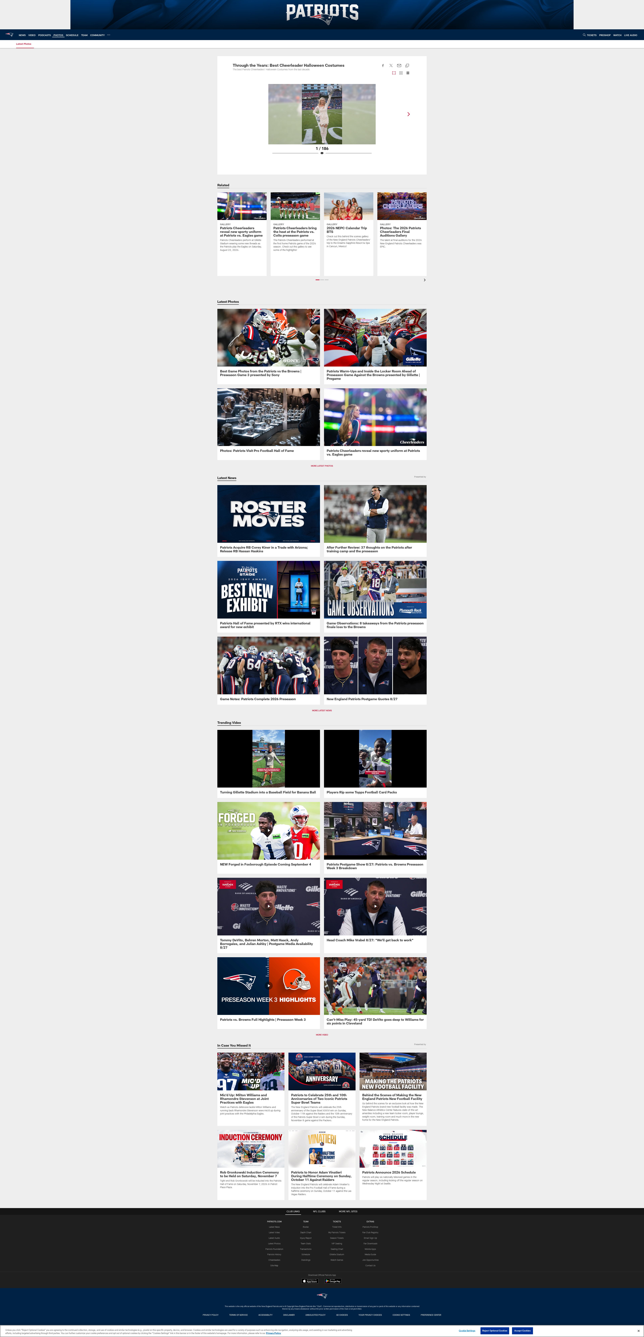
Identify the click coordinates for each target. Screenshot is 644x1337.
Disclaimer (289, 1315)
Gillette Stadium (337, 1254)
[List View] (408, 73)
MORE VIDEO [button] (322, 1035)
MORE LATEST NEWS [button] (322, 710)
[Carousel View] (394, 73)
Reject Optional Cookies (494, 1330)
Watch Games (337, 1260)
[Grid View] (401, 73)
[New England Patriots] (322, 1296)
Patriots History (274, 1254)
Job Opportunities (370, 1260)
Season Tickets (337, 1238)
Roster (306, 1227)
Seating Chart (337, 1249)
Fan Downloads (370, 1243)
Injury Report (306, 1238)
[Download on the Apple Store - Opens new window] (310, 1281)
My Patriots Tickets (336, 1232)
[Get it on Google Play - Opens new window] (333, 1282)
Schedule (306, 1254)
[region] (322, 1331)
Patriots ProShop (370, 1227)
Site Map (274, 1265)
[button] (317, 280)
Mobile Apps (370, 1249)
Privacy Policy (211, 1315)
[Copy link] (407, 66)
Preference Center (431, 1315)
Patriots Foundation (274, 1249)
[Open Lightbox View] (322, 121)
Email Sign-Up (370, 1238)
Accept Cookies (522, 1330)
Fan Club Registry (370, 1232)
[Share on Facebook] (383, 67)
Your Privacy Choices (370, 1315)
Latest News (274, 1227)
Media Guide (370, 1254)
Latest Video (274, 1232)
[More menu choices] (108, 35)
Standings (305, 1260)
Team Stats (306, 1243)
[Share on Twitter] (391, 67)
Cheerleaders (274, 1260)
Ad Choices (342, 1315)
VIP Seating (337, 1243)
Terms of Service (238, 1315)
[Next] (409, 114)
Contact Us (370, 1265)
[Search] (584, 35)
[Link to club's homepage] (9, 35)
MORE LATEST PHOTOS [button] (322, 466)
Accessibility (265, 1315)
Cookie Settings (401, 1315)
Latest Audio (274, 1238)
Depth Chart (305, 1232)
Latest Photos (274, 1243)
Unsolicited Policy (315, 1315)
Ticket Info (337, 1227)
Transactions (305, 1249)
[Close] (638, 1330)
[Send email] (399, 67)
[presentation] (425, 280)
